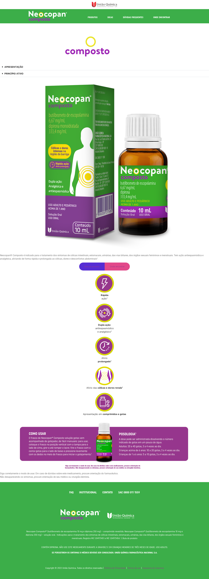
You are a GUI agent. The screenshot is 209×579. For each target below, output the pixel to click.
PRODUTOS (93, 17)
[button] (104, 67)
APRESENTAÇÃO (13, 66)
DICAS (110, 17)
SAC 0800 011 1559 (129, 492)
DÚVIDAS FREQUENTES (133, 17)
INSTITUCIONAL (88, 492)
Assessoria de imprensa (153, 568)
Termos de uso (134, 568)
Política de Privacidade (115, 568)
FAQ (71, 492)
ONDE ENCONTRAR (161, 17)
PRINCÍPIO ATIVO (13, 73)
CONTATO (107, 492)
